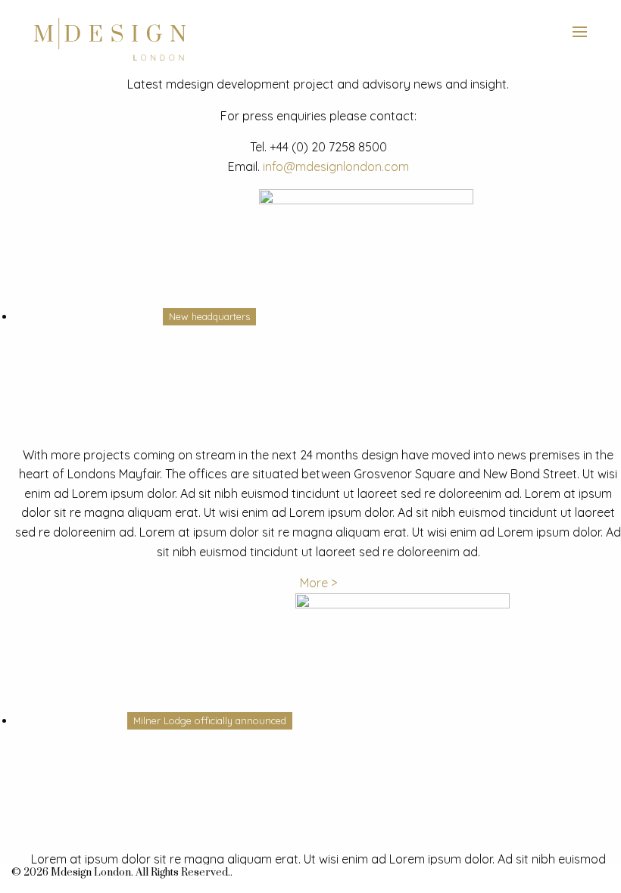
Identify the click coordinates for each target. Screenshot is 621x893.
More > (318, 582)
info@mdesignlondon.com (336, 166)
